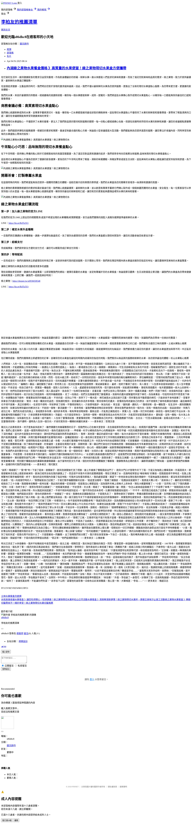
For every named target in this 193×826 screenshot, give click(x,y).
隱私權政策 (112, 787)
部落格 (10, 53)
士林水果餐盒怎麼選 (11, 596)
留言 (26, 633)
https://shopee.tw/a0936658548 (26, 281)
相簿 (9, 49)
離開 (16, 820)
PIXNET (75, 787)
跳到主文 (5, 30)
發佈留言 (6, 669)
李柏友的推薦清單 (19, 21)
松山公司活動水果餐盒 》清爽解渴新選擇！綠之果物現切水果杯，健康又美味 (112, 599)
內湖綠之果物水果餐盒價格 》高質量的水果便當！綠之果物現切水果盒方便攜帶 (66, 68)
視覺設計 (23, 641)
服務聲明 (123, 787)
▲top (3, 646)
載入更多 (6, 652)
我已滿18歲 (7, 820)
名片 (9, 56)
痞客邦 (20, 633)
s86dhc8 (5, 617)
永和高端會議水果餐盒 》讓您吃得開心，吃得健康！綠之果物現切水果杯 (37, 599)
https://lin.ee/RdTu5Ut (18, 223)
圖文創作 (24, 44)
